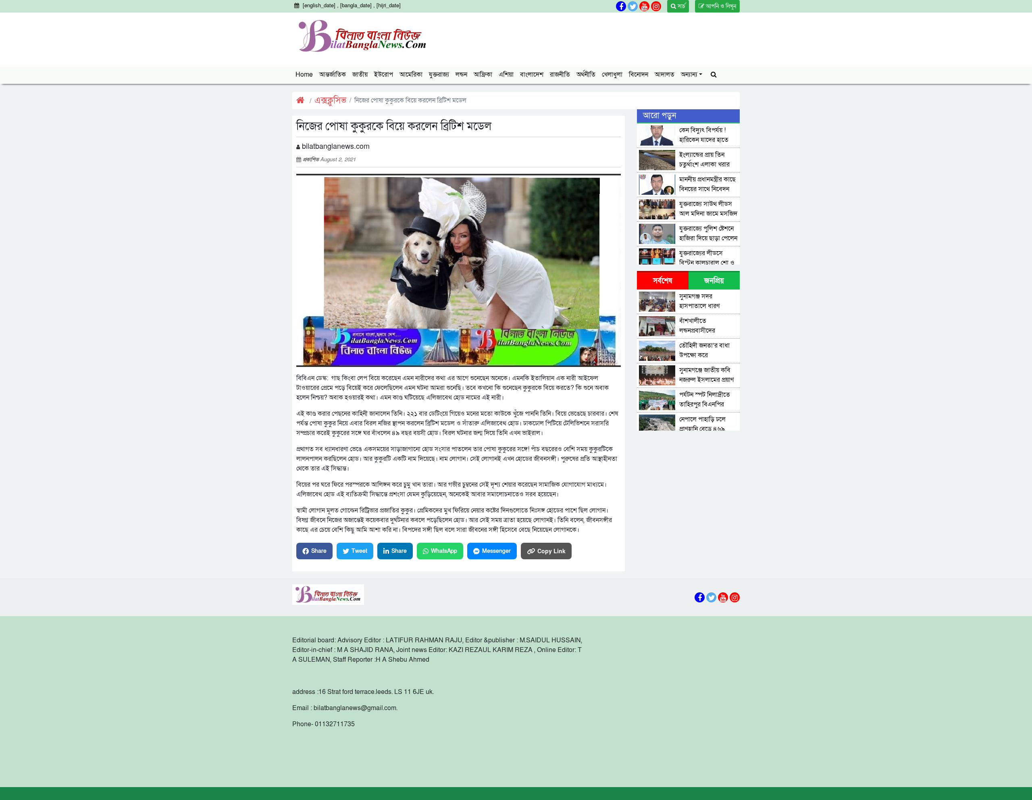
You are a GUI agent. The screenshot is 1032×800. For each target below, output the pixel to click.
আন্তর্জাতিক (332, 74)
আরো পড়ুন (659, 115)
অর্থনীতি (585, 74)
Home (304, 74)
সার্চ (680, 6)
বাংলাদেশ (531, 74)
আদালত (664, 74)
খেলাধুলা (612, 74)
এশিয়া (506, 74)
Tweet (359, 551)
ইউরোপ (383, 74)
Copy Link (551, 551)
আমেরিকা (410, 74)
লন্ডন (461, 74)
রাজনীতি (560, 74)
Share (319, 551)
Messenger (496, 551)
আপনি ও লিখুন (720, 6)
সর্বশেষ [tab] (662, 280)
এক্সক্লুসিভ (330, 100)
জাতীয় (360, 74)
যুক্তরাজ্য (439, 74)
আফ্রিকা (483, 74)
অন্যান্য (689, 74)
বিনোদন (638, 74)
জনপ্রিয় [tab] (714, 280)
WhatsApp (444, 551)
